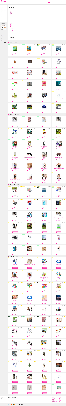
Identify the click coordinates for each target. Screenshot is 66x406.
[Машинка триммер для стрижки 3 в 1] (44, 354)
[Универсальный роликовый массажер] (58, 154)
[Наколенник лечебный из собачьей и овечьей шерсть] (15, 176)
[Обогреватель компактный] (29, 95)
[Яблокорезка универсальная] (15, 83)
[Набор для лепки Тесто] (15, 285)
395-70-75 (3, 397)
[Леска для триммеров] (44, 131)
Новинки (10, 24)
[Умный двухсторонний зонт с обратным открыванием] (14, 331)
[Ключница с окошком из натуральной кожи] (15, 62)
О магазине (11, 13)
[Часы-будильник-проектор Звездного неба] (14, 274)
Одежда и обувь (3, 11)
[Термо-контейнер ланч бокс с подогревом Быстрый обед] (15, 72)
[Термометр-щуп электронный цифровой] (58, 331)
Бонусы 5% (11, 12)
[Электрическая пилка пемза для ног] (44, 190)
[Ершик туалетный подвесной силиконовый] (58, 83)
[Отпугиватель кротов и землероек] (14, 106)
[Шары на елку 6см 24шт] (44, 376)
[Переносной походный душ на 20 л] (58, 203)
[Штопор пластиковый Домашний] (29, 84)
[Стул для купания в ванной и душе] (14, 190)
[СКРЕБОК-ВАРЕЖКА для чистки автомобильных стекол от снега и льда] (29, 203)
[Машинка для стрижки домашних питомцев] (44, 309)
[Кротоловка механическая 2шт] (29, 143)
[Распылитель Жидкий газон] (14, 131)
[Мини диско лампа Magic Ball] (58, 297)
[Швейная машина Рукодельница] (59, 61)
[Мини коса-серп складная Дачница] (58, 106)
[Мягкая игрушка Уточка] (15, 297)
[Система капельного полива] (14, 143)
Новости (10, 14)
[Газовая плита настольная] (15, 237)
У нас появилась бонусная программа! (4, 38)
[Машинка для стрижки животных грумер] (29, 309)
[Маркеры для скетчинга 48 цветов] (29, 376)
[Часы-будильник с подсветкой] (58, 342)
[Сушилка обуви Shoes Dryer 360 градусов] (29, 248)
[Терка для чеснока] (44, 83)
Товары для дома (3, 7)
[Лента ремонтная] (44, 95)
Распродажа (11, 23)
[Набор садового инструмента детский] (29, 285)
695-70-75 (3, 398)
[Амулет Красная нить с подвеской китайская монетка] (29, 387)
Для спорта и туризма (4, 10)
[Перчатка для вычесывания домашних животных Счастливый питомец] (14, 309)
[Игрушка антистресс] (44, 119)
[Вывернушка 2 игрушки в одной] (14, 261)
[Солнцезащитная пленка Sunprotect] (44, 61)
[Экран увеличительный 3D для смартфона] (44, 331)
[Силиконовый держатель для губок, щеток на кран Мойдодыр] (58, 72)
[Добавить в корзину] (12, 54)
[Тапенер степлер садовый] (58, 131)
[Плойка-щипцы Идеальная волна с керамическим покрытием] (29, 154)
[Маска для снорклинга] (44, 214)
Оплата (59, 399)
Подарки (10, 36)
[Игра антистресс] (58, 274)
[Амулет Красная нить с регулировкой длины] (59, 365)
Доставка (11, 15)
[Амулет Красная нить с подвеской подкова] (14, 387)
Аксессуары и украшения (12, 38)
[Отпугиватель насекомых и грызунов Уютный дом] (59, 95)
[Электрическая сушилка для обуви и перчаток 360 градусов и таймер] (44, 248)
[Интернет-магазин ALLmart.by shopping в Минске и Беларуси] (3, 1)
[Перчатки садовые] (29, 131)
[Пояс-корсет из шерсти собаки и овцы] (44, 165)
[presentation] (15, 42)
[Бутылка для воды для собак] (15, 320)
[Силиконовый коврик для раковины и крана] (44, 48)
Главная (10, 11)
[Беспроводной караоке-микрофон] (29, 119)
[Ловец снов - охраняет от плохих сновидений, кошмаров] (44, 365)
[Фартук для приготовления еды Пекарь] (44, 72)
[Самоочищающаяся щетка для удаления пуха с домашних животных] (29, 48)
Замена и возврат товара (54, 401)
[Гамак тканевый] (29, 226)
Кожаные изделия (12, 37)
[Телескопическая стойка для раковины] (14, 354)
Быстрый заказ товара (12, 22)
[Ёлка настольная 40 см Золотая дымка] (29, 365)
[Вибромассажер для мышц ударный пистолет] (14, 214)
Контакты (60, 400)
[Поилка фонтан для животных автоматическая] (29, 320)
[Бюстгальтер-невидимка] (29, 165)
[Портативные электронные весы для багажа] (29, 237)
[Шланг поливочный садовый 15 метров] (29, 106)
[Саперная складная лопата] (44, 226)
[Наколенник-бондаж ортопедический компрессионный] (14, 165)
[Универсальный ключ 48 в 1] (14, 342)
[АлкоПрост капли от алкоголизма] (14, 154)
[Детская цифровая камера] (44, 297)
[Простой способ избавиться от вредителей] (3, 26)
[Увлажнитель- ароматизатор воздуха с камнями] (44, 387)
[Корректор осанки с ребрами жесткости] (14, 226)
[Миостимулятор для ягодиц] (44, 176)
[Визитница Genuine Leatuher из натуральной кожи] (29, 62)
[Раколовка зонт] (58, 226)
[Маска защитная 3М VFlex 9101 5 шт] (58, 176)
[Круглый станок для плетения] (29, 297)
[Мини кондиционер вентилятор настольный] (59, 387)
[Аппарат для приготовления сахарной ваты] (58, 248)
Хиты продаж (11, 25)
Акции (10, 26)
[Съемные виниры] (44, 154)
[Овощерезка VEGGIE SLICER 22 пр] (58, 190)
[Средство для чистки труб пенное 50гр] (14, 48)
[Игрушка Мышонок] (29, 274)
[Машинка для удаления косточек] (59, 320)
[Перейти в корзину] (59, 1)
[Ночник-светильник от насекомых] (44, 143)
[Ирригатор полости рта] (29, 176)
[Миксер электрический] (29, 354)
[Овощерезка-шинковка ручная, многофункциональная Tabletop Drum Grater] (14, 95)
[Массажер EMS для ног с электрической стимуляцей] (15, 203)
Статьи (53, 400)
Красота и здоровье (3, 9)
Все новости (5, 42)
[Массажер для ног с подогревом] (29, 190)
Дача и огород (3, 8)
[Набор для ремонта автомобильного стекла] (44, 342)
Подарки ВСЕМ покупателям (3, 36)
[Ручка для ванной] (29, 331)
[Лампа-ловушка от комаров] (59, 143)
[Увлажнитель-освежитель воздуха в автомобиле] (58, 214)
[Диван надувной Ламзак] (29, 214)
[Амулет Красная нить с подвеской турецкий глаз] (58, 376)
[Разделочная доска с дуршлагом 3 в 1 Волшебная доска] (29, 72)
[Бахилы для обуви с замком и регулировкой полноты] (44, 237)
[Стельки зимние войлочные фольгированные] (14, 248)
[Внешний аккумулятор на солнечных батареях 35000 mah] (14, 119)
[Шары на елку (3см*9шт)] (14, 365)
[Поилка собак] (58, 309)
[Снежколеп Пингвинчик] (44, 203)
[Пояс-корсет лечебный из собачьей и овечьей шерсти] (58, 165)
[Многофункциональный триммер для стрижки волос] (14, 376)
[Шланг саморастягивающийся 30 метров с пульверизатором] (44, 106)
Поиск (49, 2)
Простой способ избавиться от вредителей (2, 29)
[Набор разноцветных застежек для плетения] (44, 274)
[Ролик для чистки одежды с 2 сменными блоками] (58, 237)
